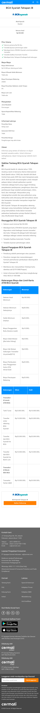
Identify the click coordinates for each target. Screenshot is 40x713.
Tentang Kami (6, 582)
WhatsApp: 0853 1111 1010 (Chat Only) (14, 566)
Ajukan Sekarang (20, 503)
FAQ (3, 587)
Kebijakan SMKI (26, 592)
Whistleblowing (26, 596)
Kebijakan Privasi (27, 587)
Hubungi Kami (6, 592)
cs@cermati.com (15, 546)
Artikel (4, 596)
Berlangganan (31, 680)
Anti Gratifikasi (26, 601)
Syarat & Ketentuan (28, 582)
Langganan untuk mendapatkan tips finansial (18, 676)
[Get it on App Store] (20, 630)
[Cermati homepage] (9, 704)
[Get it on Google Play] (20, 623)
